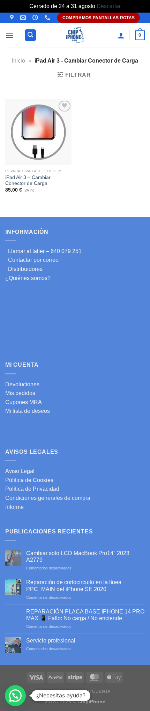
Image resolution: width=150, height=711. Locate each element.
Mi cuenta (98, 691)
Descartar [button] (109, 6)
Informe (14, 507)
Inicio (18, 61)
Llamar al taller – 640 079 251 (43, 251)
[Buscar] (30, 35)
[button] (15, 695)
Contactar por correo (32, 260)
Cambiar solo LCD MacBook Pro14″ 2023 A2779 (77, 556)
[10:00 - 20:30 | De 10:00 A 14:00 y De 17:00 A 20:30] (36, 18)
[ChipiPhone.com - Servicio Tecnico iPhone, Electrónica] (75, 35)
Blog (45, 691)
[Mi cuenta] (121, 35)
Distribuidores (24, 269)
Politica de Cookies (29, 480)
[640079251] (48, 18)
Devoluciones (22, 384)
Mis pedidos (20, 393)
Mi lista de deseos (27, 411)
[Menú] (9, 35)
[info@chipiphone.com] (24, 18)
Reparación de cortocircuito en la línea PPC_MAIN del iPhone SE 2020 (73, 585)
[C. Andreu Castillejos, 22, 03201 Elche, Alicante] (12, 18)
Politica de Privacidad (32, 489)
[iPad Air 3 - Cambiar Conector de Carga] (38, 132)
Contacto (69, 691)
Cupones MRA (23, 402)
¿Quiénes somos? (28, 278)
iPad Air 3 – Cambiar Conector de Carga (28, 180)
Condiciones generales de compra (47, 498)
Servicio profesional (50, 641)
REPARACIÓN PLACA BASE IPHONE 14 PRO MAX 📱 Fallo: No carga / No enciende (85, 615)
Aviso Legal (20, 471)
